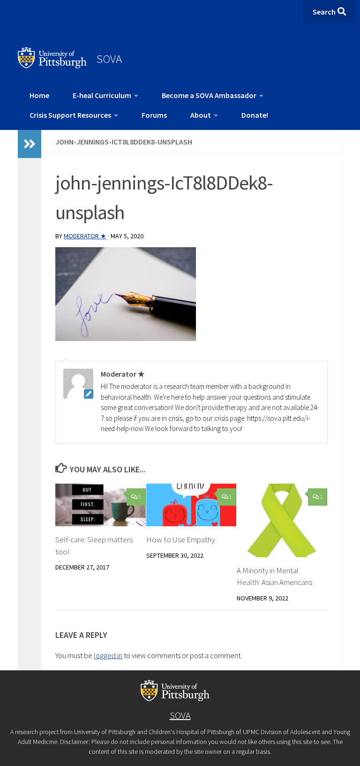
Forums (154, 115)
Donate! (254, 115)
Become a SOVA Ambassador (209, 95)
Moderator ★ (85, 236)
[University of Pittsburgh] (52, 65)
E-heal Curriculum (102, 95)
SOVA (109, 58)
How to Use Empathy (180, 539)
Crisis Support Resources (70, 115)
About (200, 115)
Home (39, 95)
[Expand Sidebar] (29, 144)
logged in (108, 655)
